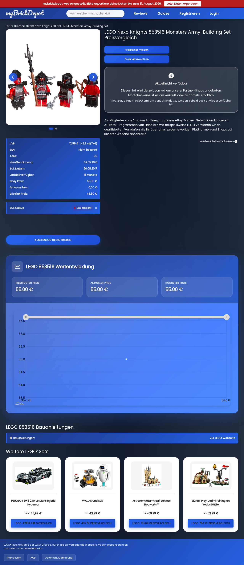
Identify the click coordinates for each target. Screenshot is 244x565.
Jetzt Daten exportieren (182, 4)
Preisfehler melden (136, 50)
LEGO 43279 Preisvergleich (92, 523)
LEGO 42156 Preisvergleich (33, 523)
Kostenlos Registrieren (53, 240)
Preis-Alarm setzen (137, 59)
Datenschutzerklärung (58, 557)
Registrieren (190, 13)
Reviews (140, 13)
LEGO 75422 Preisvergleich (211, 523)
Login (214, 13)
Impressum (14, 557)
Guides (164, 13)
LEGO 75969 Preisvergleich (151, 523)
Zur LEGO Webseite (222, 438)
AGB (33, 557)
